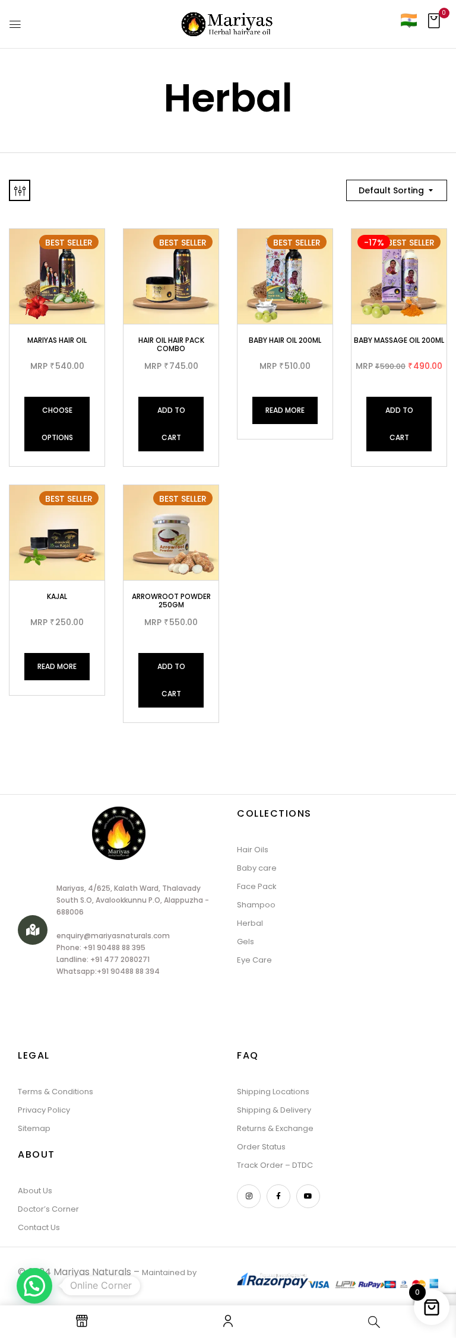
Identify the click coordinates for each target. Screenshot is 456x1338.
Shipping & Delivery (274, 1110)
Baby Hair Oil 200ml (285, 340)
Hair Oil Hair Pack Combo (171, 344)
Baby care (257, 868)
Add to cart (171, 423)
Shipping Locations (273, 1091)
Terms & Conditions (55, 1091)
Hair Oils (252, 849)
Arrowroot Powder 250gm (171, 600)
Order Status (261, 1146)
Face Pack (257, 886)
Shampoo (256, 904)
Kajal (57, 596)
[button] (433, 24)
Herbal (250, 923)
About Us (35, 1190)
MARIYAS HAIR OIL (57, 340)
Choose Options (57, 423)
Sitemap (34, 1128)
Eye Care (254, 960)
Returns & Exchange (275, 1128)
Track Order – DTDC (275, 1165)
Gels (245, 941)
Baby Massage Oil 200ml (399, 340)
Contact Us (39, 1227)
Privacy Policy (44, 1110)
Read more (285, 410)
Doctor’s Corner (48, 1209)
